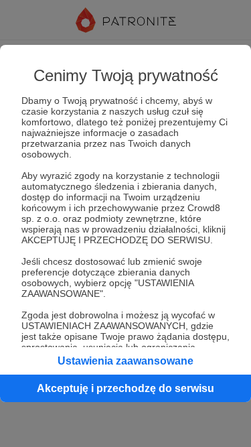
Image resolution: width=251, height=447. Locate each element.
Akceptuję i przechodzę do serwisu (125, 388)
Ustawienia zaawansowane (125, 361)
